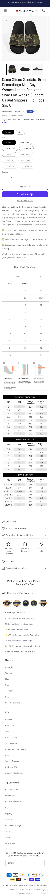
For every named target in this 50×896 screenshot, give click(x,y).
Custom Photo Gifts (13, 801)
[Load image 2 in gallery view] (25, 69)
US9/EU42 (27, 161)
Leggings (9, 813)
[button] (5, 10)
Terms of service (25, 889)
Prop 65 (8, 755)
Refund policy (42, 885)
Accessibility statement (15, 773)
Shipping (5, 115)
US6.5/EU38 (10, 148)
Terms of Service (12, 761)
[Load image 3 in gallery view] (37, 69)
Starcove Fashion (15, 885)
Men (20, 132)
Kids (7, 685)
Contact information (26, 893)
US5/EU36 (24, 142)
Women (8, 132)
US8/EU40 (26, 148)
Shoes (8, 831)
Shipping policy (39, 889)
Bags (7, 807)
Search (8, 731)
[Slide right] (47, 70)
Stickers (8, 819)
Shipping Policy (12, 743)
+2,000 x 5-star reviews (18, 629)
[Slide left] (3, 70)
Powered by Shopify (28, 885)
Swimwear (9, 796)
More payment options (25, 201)
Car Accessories (12, 789)
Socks (7, 837)
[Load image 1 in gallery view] (12, 69)
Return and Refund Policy (16, 749)
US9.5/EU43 (11, 167)
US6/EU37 (9, 154)
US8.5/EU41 (26, 155)
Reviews (8, 719)
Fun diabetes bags (13, 825)
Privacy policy (13, 889)
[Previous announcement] (5, 3)
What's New (10, 843)
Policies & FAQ (11, 767)
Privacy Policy (11, 737)
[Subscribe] (42, 863)
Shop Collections (12, 703)
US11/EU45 (11, 161)
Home (7, 697)
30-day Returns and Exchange (18, 640)
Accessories (10, 691)
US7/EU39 (9, 142)
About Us (9, 667)
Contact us (10, 725)
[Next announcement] (45, 3)
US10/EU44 (28, 167)
